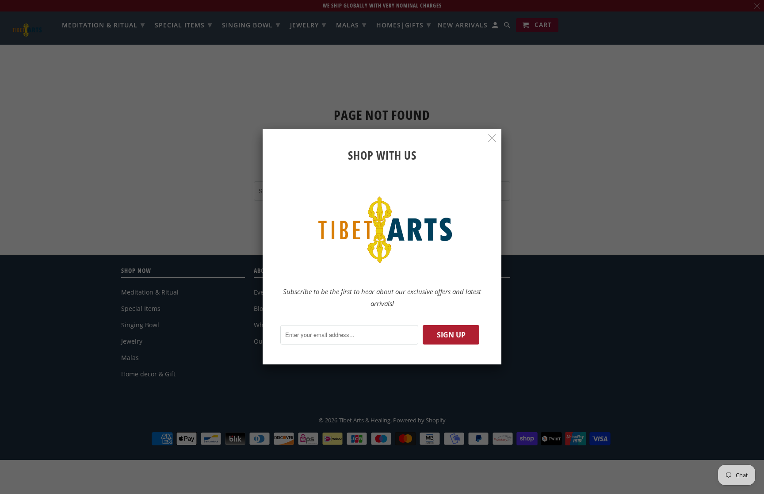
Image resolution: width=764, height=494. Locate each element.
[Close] (492, 138)
